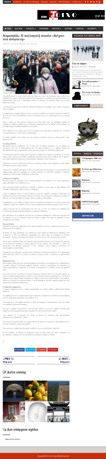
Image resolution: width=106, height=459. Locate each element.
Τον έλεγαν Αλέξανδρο (91, 92)
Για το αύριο (79, 63)
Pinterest (53, 349)
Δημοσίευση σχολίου (12, 439)
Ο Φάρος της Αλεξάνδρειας (81, 2)
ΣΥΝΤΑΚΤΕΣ (30, 29)
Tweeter (31, 349)
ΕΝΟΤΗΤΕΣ (56, 29)
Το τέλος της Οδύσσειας (31, 2)
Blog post (7, 362)
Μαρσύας (53, 2)
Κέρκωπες (44, 2)
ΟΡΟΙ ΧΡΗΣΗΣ (9, 34)
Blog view (18, 29)
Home (8, 29)
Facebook (20, 349)
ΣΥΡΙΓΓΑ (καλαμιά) (64, 2)
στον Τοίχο (53, 456)
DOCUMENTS (91, 29)
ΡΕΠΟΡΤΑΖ (80, 29)
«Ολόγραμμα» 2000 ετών (13, 2)
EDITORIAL (68, 29)
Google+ (42, 349)
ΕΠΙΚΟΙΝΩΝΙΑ (43, 29)
